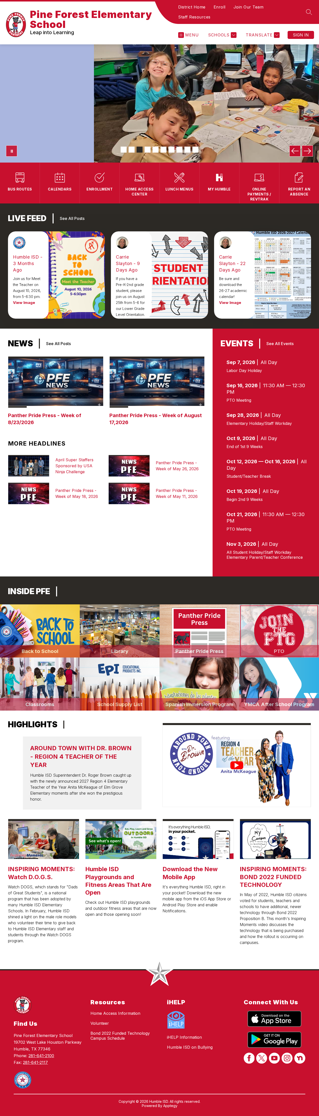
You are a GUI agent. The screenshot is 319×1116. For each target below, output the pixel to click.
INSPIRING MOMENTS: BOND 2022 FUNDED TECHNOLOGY (273, 876)
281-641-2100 (41, 1055)
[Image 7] (171, 150)
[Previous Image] (295, 151)
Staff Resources (194, 16)
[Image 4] (148, 150)
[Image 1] (124, 150)
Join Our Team (249, 6)
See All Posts (72, 218)
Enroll (220, 6)
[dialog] (40, 630)
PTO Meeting (239, 400)
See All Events (280, 343)
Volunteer (99, 1023)
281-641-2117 (35, 1062)
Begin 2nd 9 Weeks (245, 499)
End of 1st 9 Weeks (245, 446)
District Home (192, 6)
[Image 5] (156, 150)
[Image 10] (195, 150)
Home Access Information (115, 1013)
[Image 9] (187, 150)
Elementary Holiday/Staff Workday (259, 423)
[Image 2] (132, 150)
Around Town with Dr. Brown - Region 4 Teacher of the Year (81, 756)
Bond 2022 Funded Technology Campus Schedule (120, 1036)
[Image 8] (179, 150)
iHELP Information (184, 1037)
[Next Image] (307, 151)
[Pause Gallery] (11, 151)
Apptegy (170, 1106)
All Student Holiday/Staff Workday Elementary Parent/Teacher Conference (265, 555)
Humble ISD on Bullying (190, 1047)
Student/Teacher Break (249, 476)
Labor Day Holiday (244, 370)
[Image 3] (140, 150)
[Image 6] (163, 150)
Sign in (301, 34)
